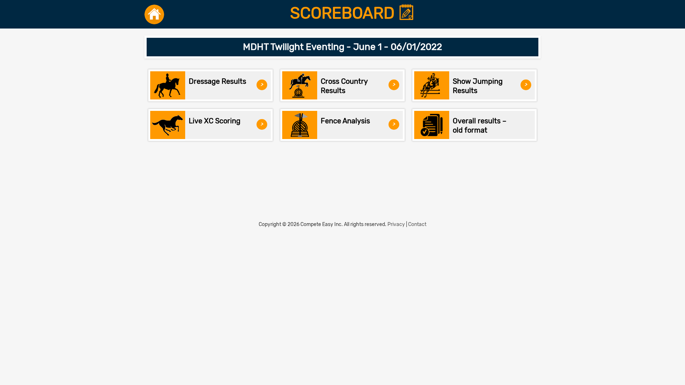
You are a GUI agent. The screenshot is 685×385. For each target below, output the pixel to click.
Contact (417, 224)
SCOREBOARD (344, 13)
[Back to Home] (154, 14)
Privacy (396, 224)
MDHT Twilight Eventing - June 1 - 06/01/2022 (342, 46)
